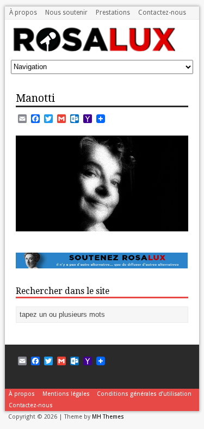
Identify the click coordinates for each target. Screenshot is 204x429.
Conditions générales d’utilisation (144, 393)
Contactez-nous (162, 12)
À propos (23, 12)
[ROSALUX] (93, 48)
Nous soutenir (66, 12)
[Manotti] (102, 224)
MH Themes (108, 416)
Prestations (113, 12)
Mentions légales (66, 393)
